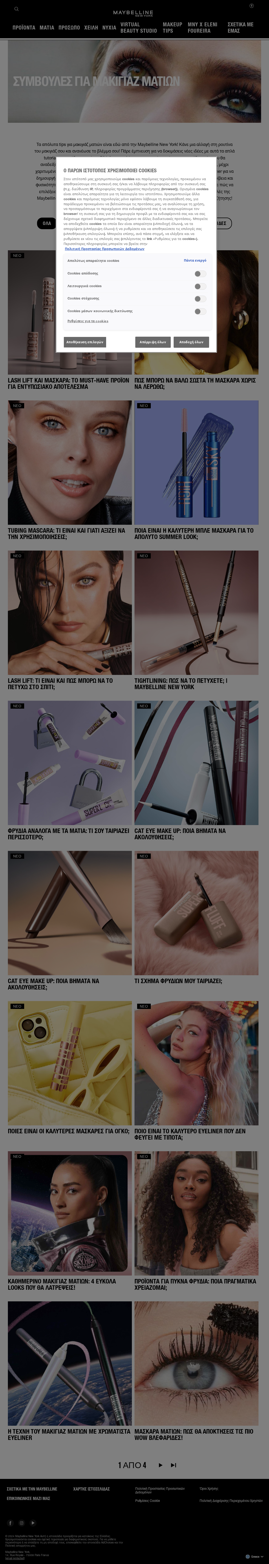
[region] (136, 254)
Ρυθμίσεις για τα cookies (88, 321)
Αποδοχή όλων (191, 342)
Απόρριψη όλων (153, 342)
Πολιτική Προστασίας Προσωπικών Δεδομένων (104, 249)
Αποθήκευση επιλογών (85, 342)
